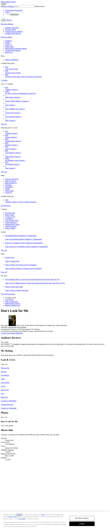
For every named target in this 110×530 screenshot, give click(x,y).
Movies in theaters (7, 24)
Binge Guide (9, 215)
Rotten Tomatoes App (12, 305)
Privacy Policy (13, 516)
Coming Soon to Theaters (14, 31)
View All (4, 124)
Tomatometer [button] (5, 329)
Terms (43, 514)
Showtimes (11, 294)
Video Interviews (11, 222)
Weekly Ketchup (11, 226)
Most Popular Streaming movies (16, 48)
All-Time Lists (10, 213)
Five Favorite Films (11, 220)
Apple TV (8, 45)
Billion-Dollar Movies (12, 303)
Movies (9, 20)
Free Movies (9, 300)
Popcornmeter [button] (26, 329)
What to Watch (12, 60)
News (9, 205)
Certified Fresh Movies (13, 33)
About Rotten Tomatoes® (14, 10)
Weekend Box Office (12, 224)
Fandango (8, 41)
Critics (7, 12)
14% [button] (19, 329)
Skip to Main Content (8, 2)
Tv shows (4, 80)
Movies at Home (6, 37)
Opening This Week (12, 28)
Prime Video (9, 46)
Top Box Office (10, 30)
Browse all (8, 52)
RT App (4, 205)
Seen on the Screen (11, 301)
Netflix (7, 43)
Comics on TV (10, 217)
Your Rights (21, 519)
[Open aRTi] (3, 4)
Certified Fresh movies (13, 50)
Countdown (9, 219)
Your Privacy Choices (82, 518)
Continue (82, 524)
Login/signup (14, 14)
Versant (19, 514)
